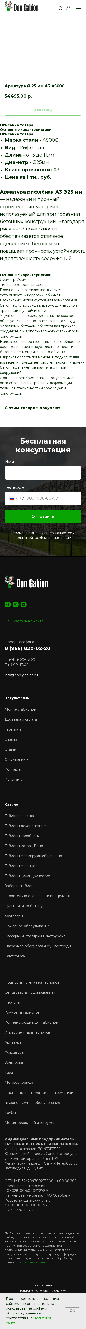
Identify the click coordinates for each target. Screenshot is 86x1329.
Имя (9, 861)
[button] (60, 8)
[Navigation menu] (78, 8)
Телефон (14, 887)
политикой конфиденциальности (43, 938)
